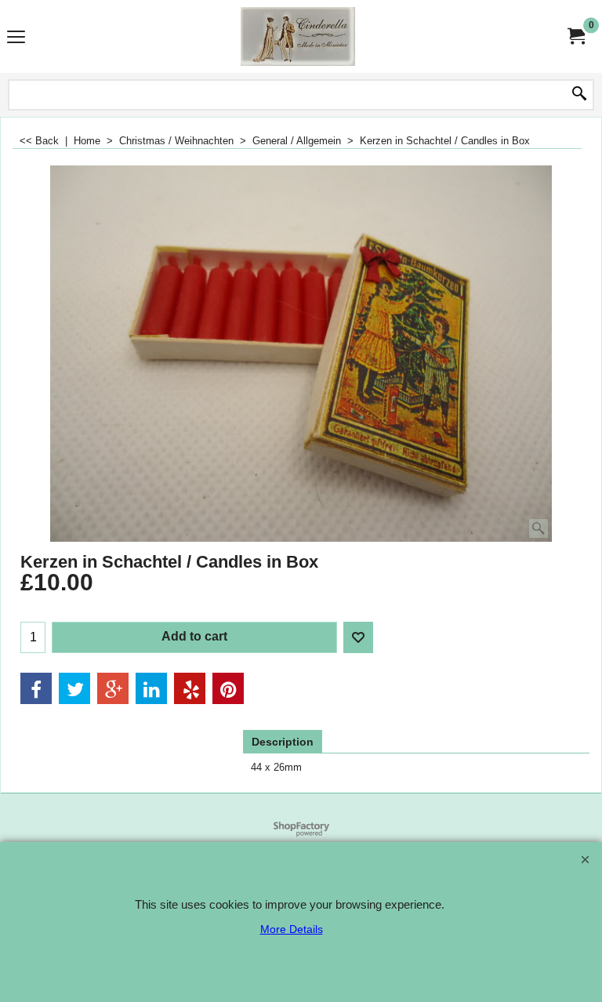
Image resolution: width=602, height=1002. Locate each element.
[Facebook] (36, 688)
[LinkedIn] (151, 688)
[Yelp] (189, 688)
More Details (291, 929)
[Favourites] (358, 637)
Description (283, 741)
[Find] (579, 94)
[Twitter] (74, 688)
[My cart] (575, 36)
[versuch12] (298, 36)
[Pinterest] (228, 688)
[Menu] (16, 38)
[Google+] (113, 688)
